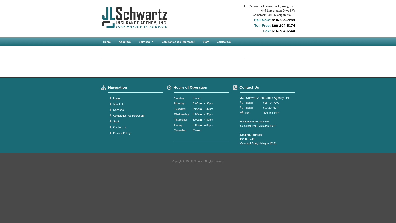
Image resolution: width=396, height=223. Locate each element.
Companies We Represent (178, 41)
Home (107, 41)
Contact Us (224, 41)
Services (118, 110)
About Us (125, 41)
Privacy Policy (121, 133)
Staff (206, 41)
